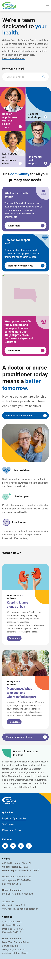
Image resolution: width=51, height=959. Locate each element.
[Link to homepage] (9, 5)
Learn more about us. (13, 58)
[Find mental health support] (38, 144)
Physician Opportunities (14, 818)
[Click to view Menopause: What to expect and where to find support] (25, 689)
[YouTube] (5, 846)
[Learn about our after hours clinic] (13, 149)
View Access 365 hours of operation (20, 908)
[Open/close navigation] (47, 5)
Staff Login (8, 824)
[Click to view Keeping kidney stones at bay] (25, 604)
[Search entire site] (25, 77)
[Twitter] (21, 846)
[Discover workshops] (38, 104)
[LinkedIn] (13, 846)
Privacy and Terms (11, 830)
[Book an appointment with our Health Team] (13, 109)
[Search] (43, 76)
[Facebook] (29, 846)
